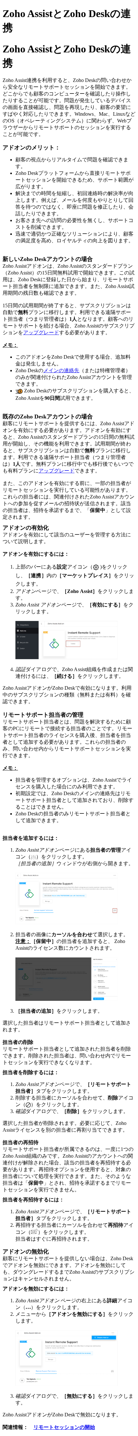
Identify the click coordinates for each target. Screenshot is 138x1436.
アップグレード (56, 470)
